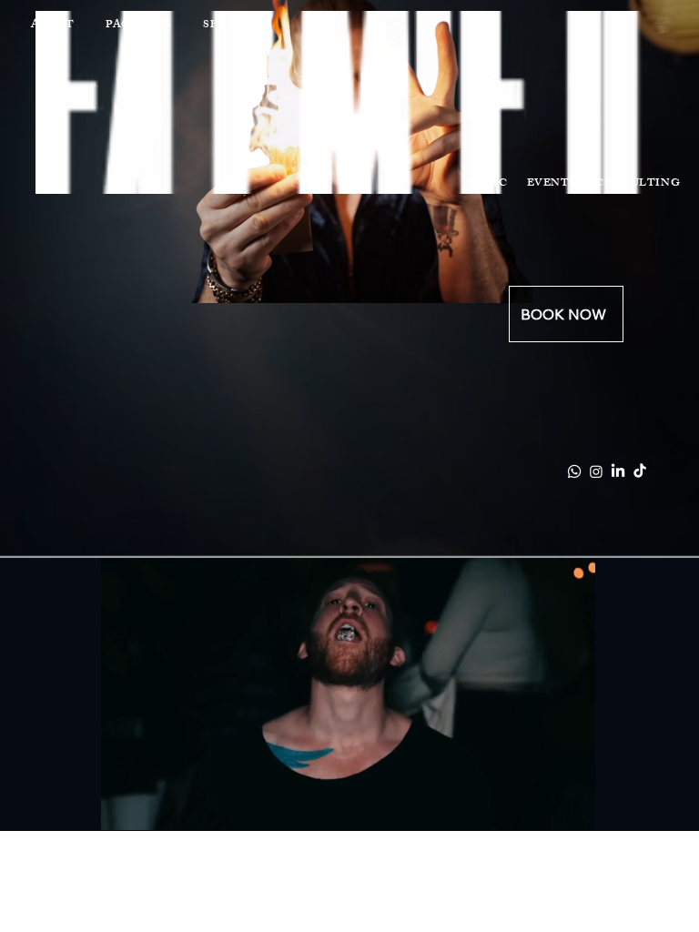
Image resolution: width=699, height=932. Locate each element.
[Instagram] (596, 471)
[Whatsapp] (574, 471)
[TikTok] (640, 471)
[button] (563, 808)
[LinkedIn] (618, 471)
